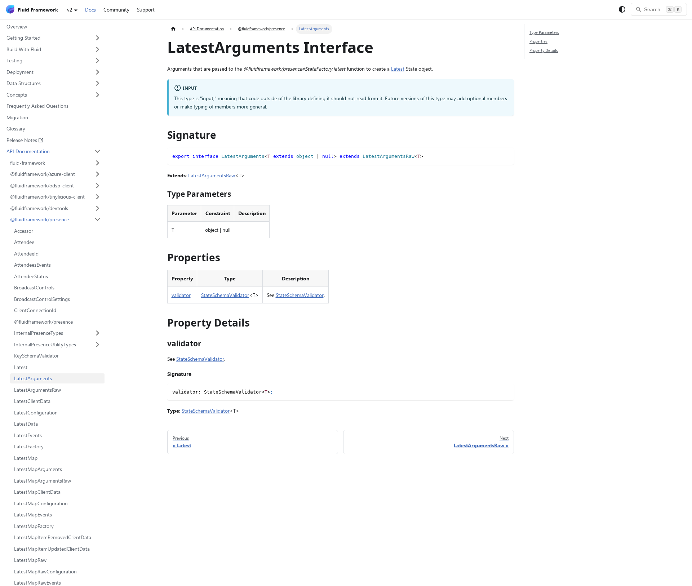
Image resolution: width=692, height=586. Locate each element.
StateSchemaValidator (225, 295)
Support (146, 9)
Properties (538, 41)
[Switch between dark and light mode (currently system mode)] (622, 9)
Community (116, 9)
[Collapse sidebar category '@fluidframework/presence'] (98, 219)
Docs (90, 9)
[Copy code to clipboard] (506, 155)
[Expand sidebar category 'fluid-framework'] (98, 163)
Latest (397, 68)
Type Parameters (544, 32)
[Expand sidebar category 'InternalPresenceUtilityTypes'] (98, 344)
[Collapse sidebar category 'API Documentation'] (98, 151)
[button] (54, 38)
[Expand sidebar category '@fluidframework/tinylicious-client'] (98, 197)
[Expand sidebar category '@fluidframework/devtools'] (98, 208)
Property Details (543, 50)
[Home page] (173, 29)
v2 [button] (69, 9)
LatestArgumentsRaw (211, 175)
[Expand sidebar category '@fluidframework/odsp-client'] (98, 186)
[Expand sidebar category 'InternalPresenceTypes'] (98, 333)
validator (181, 295)
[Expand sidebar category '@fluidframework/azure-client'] (98, 174)
